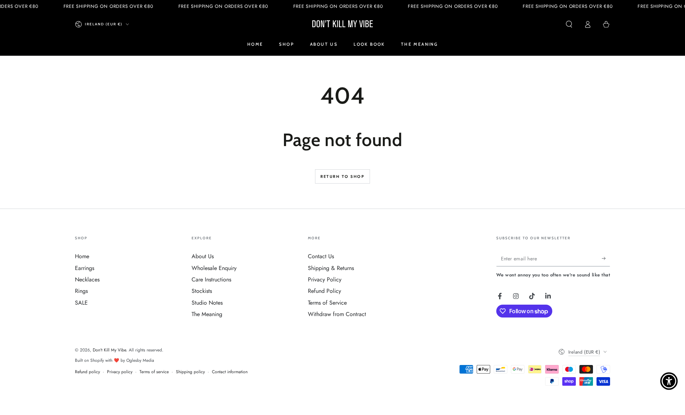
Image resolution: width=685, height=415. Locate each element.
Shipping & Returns (331, 268)
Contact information (230, 372)
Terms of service (154, 372)
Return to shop (342, 176)
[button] (569, 24)
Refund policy (87, 372)
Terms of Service (327, 303)
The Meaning (207, 314)
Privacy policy (119, 372)
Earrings (84, 268)
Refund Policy (324, 291)
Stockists (202, 291)
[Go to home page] (342, 24)
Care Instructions (211, 279)
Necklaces (87, 279)
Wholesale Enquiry (214, 268)
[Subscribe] (606, 258)
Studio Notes (207, 303)
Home (82, 256)
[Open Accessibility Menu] (669, 381)
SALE (81, 303)
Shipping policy (190, 372)
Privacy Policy (324, 279)
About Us (203, 256)
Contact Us (321, 256)
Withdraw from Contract (337, 314)
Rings (81, 291)
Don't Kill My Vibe (109, 350)
